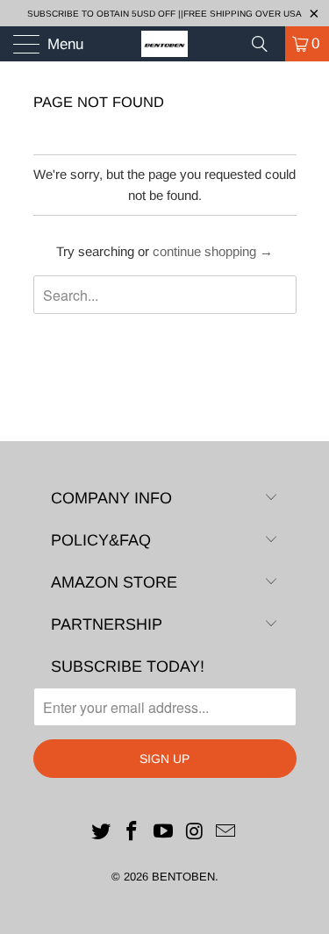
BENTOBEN (183, 876)
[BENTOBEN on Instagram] (195, 832)
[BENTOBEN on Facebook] (132, 832)
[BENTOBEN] (164, 43)
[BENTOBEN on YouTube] (164, 832)
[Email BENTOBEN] (226, 832)
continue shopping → (213, 251)
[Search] (266, 44)
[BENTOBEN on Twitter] (101, 832)
